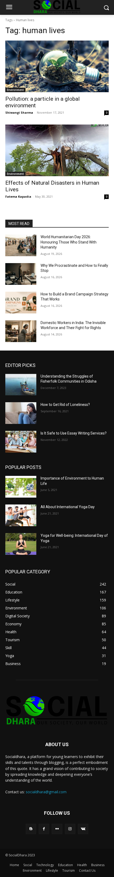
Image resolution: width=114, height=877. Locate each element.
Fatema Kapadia (18, 196)
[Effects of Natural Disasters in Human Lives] (57, 150)
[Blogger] (31, 829)
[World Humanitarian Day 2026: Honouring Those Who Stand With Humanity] (20, 245)
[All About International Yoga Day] (20, 515)
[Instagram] (70, 829)
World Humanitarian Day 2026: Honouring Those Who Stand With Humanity (69, 242)
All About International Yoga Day (68, 507)
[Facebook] (44, 829)
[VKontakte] (83, 829)
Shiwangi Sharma (19, 112)
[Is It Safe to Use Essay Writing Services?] (20, 442)
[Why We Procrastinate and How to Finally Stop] (20, 274)
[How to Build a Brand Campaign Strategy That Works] (20, 302)
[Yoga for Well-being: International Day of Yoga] (20, 544)
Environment (15, 90)
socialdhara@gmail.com (46, 791)
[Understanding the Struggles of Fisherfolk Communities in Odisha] (20, 385)
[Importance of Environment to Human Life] (20, 487)
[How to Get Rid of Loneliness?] (20, 413)
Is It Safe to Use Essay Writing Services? (74, 433)
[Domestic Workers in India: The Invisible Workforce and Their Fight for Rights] (20, 331)
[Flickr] (57, 829)
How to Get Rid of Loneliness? (65, 404)
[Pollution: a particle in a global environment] (57, 66)
